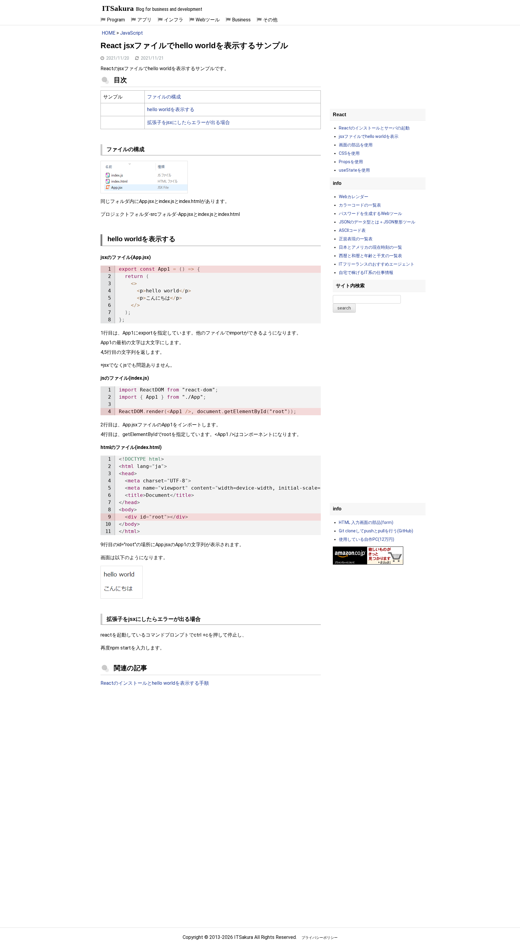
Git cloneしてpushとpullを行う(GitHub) (376, 530)
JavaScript (131, 33)
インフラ (173, 20)
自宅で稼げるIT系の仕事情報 (366, 272)
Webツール (208, 20)
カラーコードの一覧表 (360, 205)
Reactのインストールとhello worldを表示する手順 (155, 683)
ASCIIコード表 (352, 230)
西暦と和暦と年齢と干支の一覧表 (370, 255)
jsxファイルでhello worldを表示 (368, 136)
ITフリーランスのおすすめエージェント (376, 264)
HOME (108, 33)
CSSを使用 (349, 153)
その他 (270, 20)
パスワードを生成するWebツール (370, 213)
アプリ (144, 20)
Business (241, 20)
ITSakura (118, 8)
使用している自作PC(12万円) (366, 539)
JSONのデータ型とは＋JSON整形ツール (377, 222)
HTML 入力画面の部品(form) (366, 522)
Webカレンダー (353, 196)
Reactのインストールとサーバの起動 (374, 128)
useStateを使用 (354, 170)
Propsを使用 (351, 161)
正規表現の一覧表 (356, 238)
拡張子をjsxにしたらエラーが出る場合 (188, 122)
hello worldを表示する (170, 109)
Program (116, 20)
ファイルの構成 (164, 97)
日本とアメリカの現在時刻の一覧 (370, 247)
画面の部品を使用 (356, 144)
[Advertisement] (211, 741)
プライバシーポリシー (320, 938)
